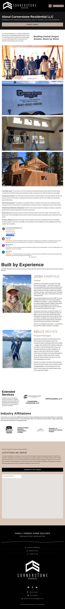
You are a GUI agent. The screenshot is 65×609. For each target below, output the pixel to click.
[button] (50, 5)
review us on (9, 235)
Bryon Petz (8, 237)
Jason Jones (9, 251)
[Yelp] (32, 587)
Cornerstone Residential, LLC (14, 228)
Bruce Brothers (9, 244)
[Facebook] (28, 587)
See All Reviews (32, 257)
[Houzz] (36, 587)
